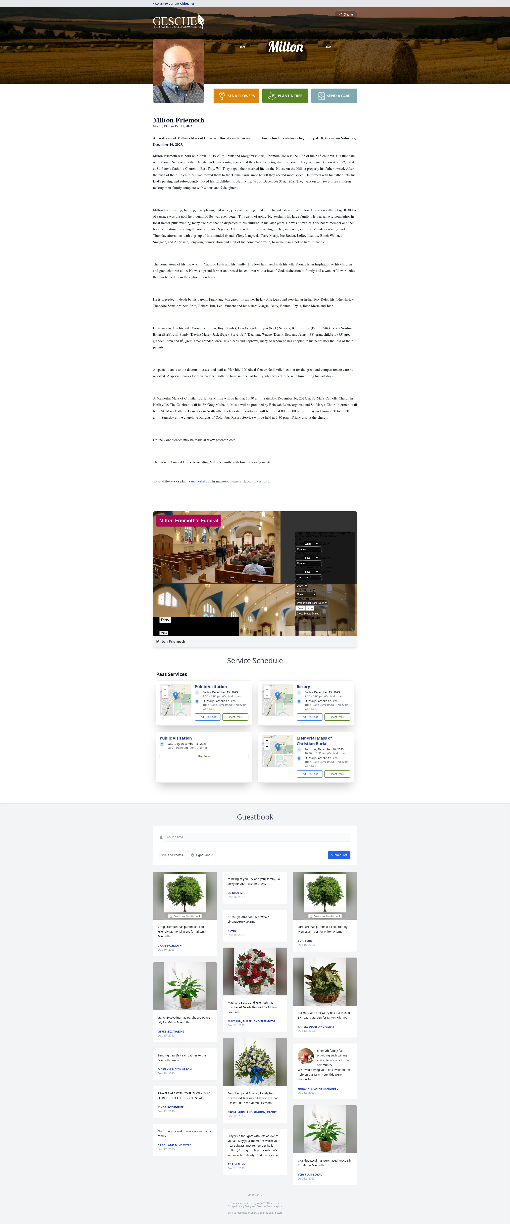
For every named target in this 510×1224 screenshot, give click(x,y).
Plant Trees (235, 717)
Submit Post (339, 855)
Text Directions (207, 717)
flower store (261, 481)
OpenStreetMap (259, 1212)
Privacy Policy (243, 1206)
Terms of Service (266, 1206)
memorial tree (201, 481)
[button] (175, 696)
